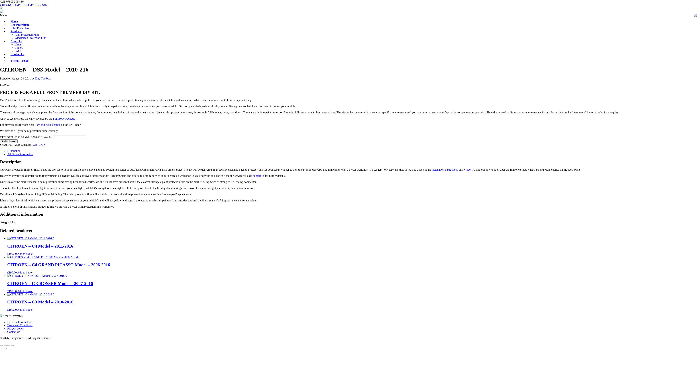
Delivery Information (19, 322)
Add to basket (8, 141)
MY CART (22, 4)
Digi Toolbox (43, 78)
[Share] (8, 345)
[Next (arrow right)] (5, 348)
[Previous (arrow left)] (1, 348)
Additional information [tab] (20, 154)
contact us (258, 175)
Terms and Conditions (19, 325)
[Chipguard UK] (1, 8)
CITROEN (39, 144)
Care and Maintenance (47, 124)
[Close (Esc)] (12, 345)
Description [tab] (14, 150)
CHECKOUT (8, 4)
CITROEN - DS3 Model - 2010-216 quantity (26, 137)
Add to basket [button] (25, 253)
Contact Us (13, 331)
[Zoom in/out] (1, 345)
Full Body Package (64, 118)
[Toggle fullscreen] (5, 345)
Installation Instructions (445, 169)
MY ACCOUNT (39, 4)
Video (467, 169)
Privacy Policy (15, 328)
